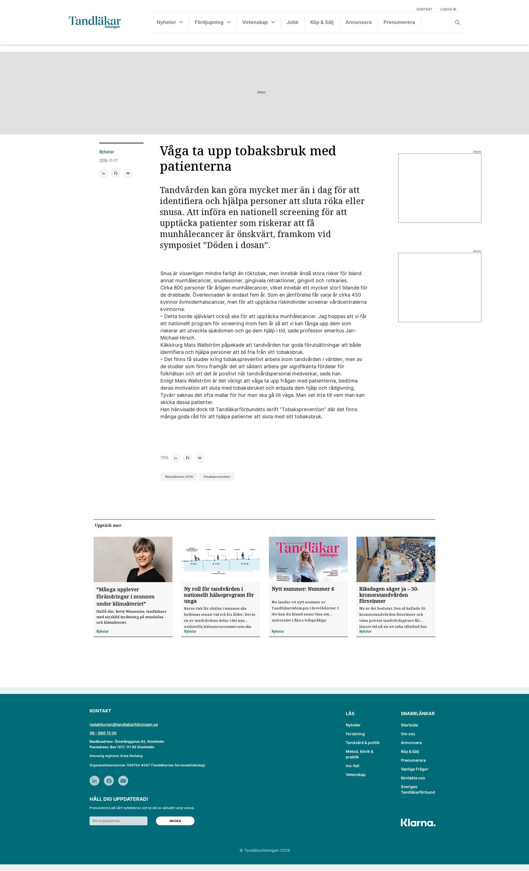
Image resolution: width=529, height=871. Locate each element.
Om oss (408, 733)
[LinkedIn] (103, 173)
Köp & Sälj (322, 22)
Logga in (448, 9)
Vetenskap (255, 22)
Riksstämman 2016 (179, 477)
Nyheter (166, 22)
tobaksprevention (216, 477)
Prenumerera (399, 22)
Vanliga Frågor (414, 769)
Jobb (292, 22)
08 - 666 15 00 (103, 733)
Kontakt (425, 9)
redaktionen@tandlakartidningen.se (124, 724)
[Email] (128, 173)
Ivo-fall (352, 765)
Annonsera (359, 22)
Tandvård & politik (363, 742)
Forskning (355, 733)
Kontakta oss (413, 777)
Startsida (409, 725)
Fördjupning (209, 22)
